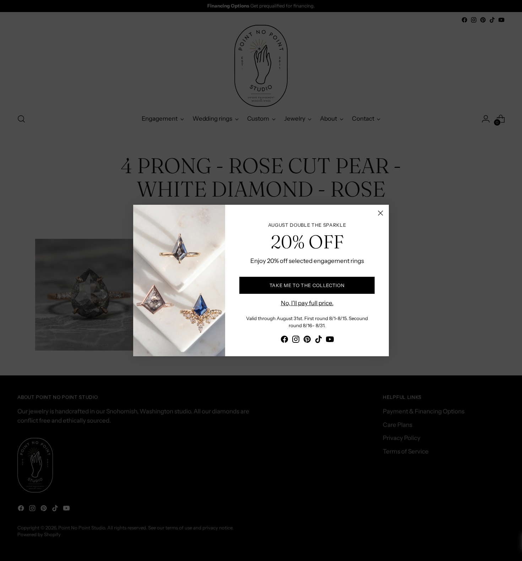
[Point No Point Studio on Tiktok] (318, 340)
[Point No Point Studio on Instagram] (296, 340)
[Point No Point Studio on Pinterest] (307, 340)
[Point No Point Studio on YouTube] (330, 340)
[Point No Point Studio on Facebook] (284, 340)
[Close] (380, 213)
